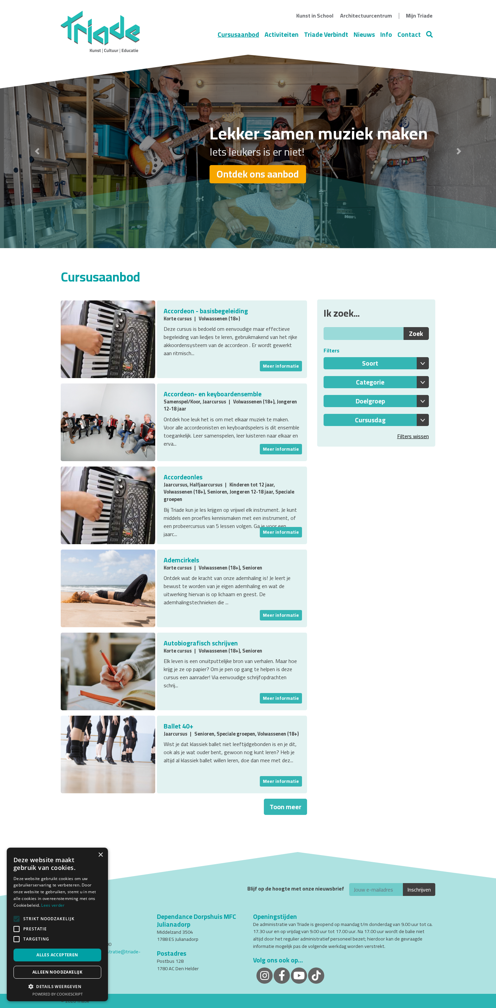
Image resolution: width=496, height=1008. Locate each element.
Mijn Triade (419, 15)
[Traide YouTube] (299, 975)
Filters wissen (413, 436)
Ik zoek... (342, 313)
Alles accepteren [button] (57, 955)
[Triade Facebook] (282, 975)
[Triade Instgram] (316, 975)
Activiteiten (282, 34)
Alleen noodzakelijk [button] (57, 972)
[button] (37, 151)
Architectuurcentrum (366, 15)
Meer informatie (281, 366)
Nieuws (364, 34)
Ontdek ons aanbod (258, 174)
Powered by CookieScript (57, 994)
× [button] (100, 854)
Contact (409, 34)
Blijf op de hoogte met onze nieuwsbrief (295, 888)
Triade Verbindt (326, 34)
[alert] (57, 924)
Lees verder (52, 905)
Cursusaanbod (238, 34)
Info (386, 34)
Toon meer (285, 806)
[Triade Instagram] (264, 975)
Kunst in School (314, 15)
